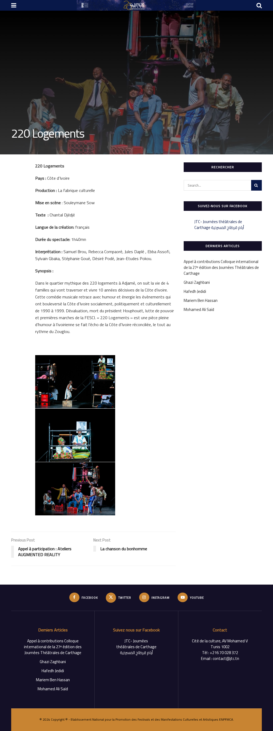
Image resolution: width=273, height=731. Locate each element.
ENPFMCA (226, 719)
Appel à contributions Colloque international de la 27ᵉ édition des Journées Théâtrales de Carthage (221, 267)
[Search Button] (256, 185)
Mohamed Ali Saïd (199, 309)
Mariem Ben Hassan (201, 300)
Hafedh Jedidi (195, 291)
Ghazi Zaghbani (197, 282)
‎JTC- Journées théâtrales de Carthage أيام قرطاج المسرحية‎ (219, 224)
